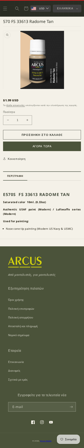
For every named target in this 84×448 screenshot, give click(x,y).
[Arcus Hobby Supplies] (25, 266)
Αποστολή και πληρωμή (23, 326)
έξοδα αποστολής (15, 105)
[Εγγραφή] (71, 407)
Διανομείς (14, 370)
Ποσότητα (9, 112)
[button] (5, 8)
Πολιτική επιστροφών (21, 309)
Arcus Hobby (46, 441)
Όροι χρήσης (16, 300)
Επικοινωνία (16, 362)
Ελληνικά (65, 8)
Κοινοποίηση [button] (17, 159)
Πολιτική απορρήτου (20, 317)
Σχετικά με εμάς (18, 379)
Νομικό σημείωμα (19, 335)
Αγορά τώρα (42, 146)
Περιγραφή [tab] (15, 176)
